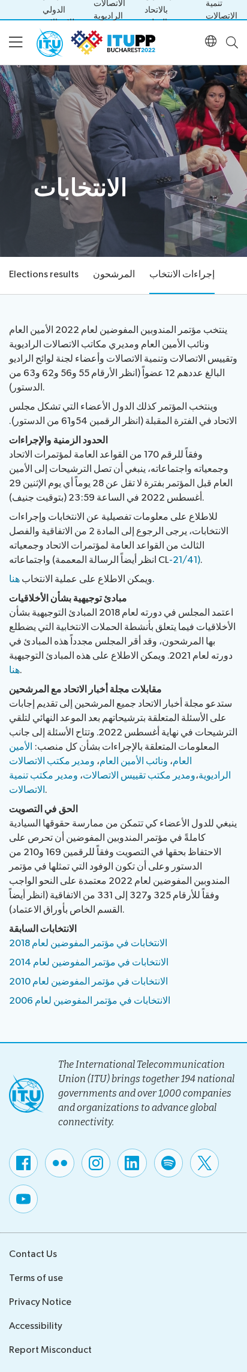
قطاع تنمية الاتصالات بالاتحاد (221, 9)
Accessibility (35, 1326)
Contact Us (33, 1254)
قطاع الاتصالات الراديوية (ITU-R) (109, 9)
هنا (14, 670)
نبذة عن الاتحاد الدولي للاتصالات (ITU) (58, 9)
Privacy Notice (40, 1302)
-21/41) (184, 560)
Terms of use (36, 1278)
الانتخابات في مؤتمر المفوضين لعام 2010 (88, 982)
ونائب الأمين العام (134, 761)
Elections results (44, 274)
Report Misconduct (50, 1350)
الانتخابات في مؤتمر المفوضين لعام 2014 (88, 962)
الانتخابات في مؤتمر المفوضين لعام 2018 (88, 943)
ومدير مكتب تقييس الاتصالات (139, 776)
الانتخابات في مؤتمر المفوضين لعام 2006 (89, 1001)
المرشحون (114, 274)
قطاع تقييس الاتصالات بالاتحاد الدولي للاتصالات (165, 9)
